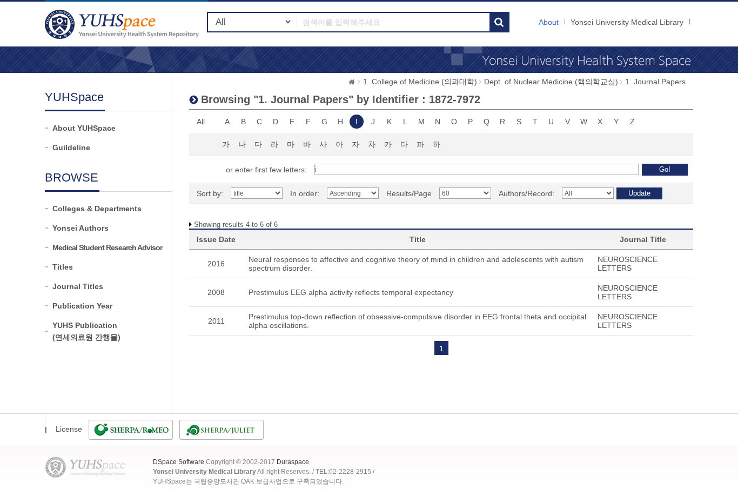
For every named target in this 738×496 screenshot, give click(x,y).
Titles (62, 267)
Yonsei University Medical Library (627, 22)
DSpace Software (178, 462)
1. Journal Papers (655, 81)
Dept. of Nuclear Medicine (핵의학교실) (551, 81)
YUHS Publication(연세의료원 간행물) (86, 331)
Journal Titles (77, 286)
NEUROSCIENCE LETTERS (628, 263)
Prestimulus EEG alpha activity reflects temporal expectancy (351, 292)
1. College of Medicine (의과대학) (420, 81)
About (549, 22)
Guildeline (71, 147)
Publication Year (82, 305)
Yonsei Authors (80, 228)
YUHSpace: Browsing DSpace (123, 24)
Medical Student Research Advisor (107, 247)
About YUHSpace (84, 128)
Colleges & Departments (97, 208)
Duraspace (293, 462)
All (201, 121)
